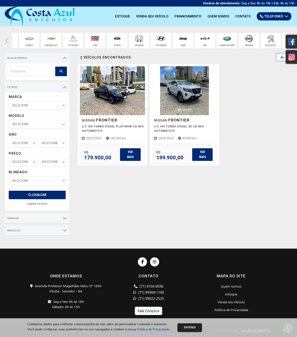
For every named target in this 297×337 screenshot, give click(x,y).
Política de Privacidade (231, 310)
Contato (243, 16)
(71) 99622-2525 (150, 298)
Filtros (12, 87)
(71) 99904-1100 (150, 292)
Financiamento (188, 16)
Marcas (13, 218)
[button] (6, 41)
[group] (29, 41)
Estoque (122, 16)
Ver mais (130, 154)
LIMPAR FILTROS (37, 204)
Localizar (38, 195)
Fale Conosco (148, 310)
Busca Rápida (17, 58)
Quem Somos (218, 16)
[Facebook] (142, 261)
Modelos (13, 230)
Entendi (189, 327)
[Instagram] (154, 261)
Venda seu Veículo (152, 16)
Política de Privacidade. (153, 329)
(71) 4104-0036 (151, 286)
